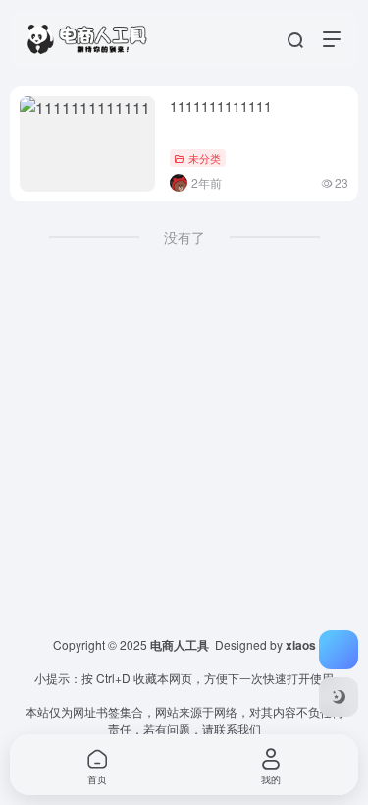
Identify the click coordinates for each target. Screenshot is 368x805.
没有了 (184, 237)
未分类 (204, 158)
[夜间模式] (338, 697)
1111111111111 (221, 106)
